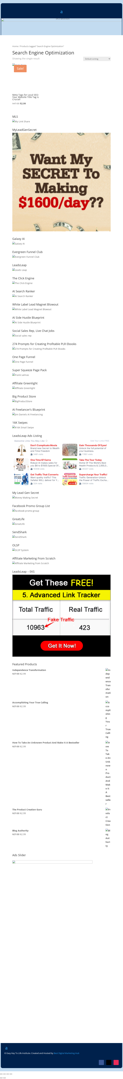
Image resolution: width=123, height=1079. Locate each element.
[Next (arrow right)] (4, 1077)
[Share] (7, 1074)
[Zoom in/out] (1, 1074)
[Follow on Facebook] (101, 1062)
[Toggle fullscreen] (4, 1074)
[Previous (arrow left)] (1, 1077)
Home (15, 46)
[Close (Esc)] (11, 1074)
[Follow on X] (108, 1062)
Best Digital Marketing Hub (66, 1053)
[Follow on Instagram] (116, 1062)
